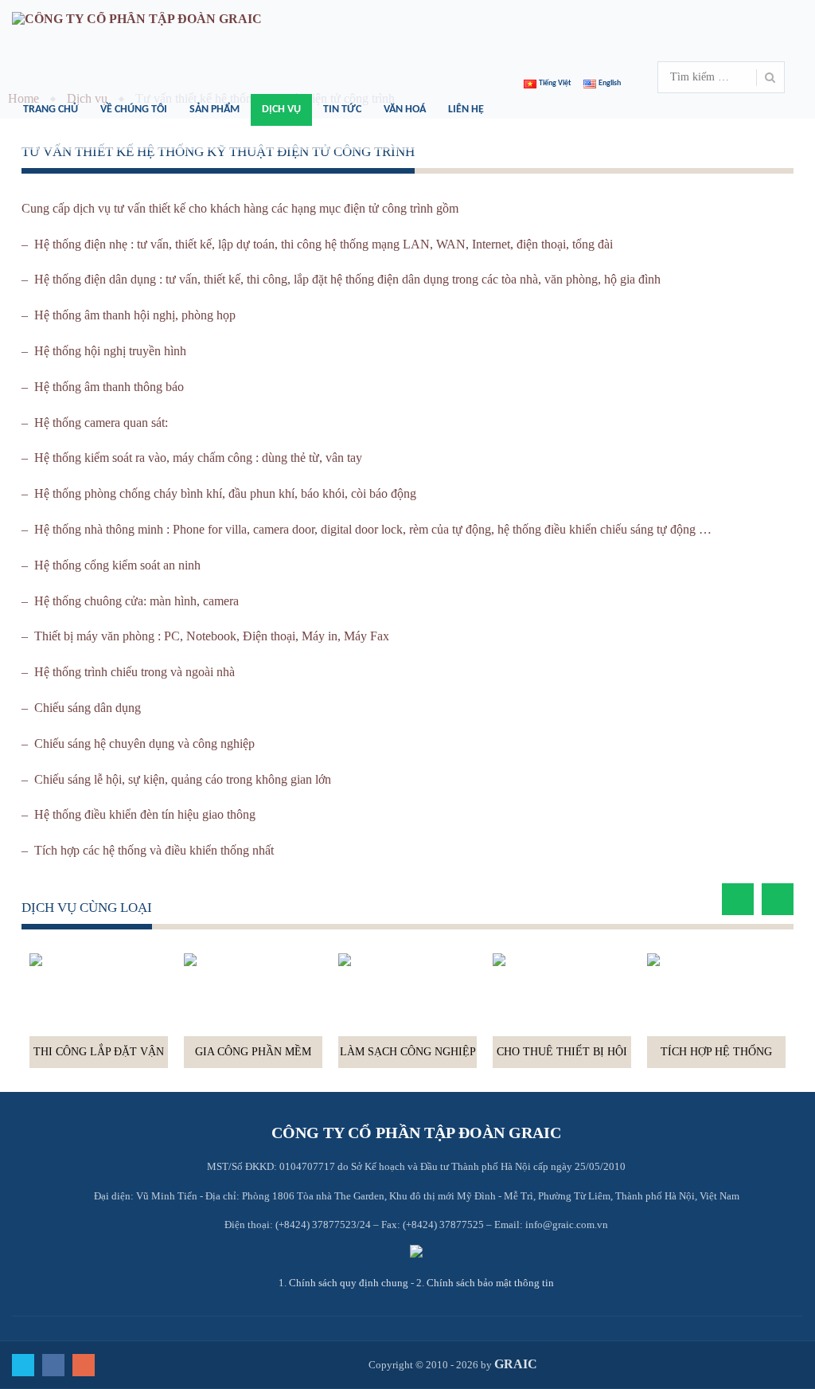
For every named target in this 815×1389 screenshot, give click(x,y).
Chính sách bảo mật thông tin (490, 1283)
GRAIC (515, 1364)
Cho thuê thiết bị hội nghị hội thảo (562, 1057)
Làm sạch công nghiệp (408, 1052)
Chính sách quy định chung (348, 1283)
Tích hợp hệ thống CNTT (716, 1057)
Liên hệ (466, 109)
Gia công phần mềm (253, 1052)
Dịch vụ (281, 109)
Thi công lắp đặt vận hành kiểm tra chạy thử (98, 1057)
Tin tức (342, 109)
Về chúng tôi (133, 109)
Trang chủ (50, 109)
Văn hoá (405, 109)
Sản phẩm (214, 109)
